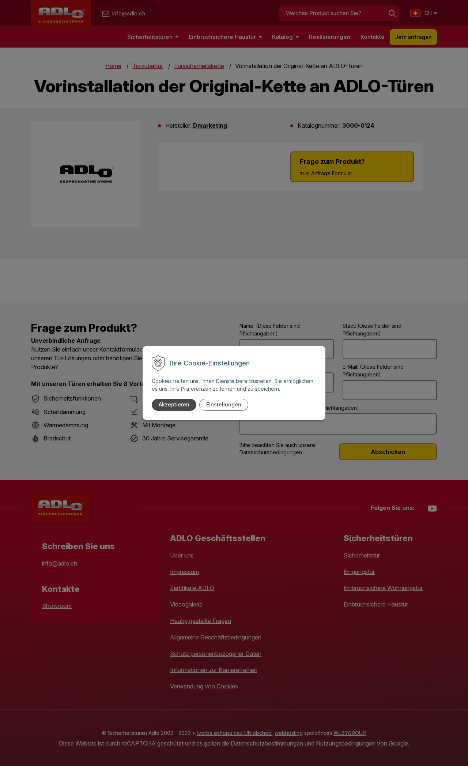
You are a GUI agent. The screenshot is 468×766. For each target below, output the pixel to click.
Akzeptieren (174, 404)
